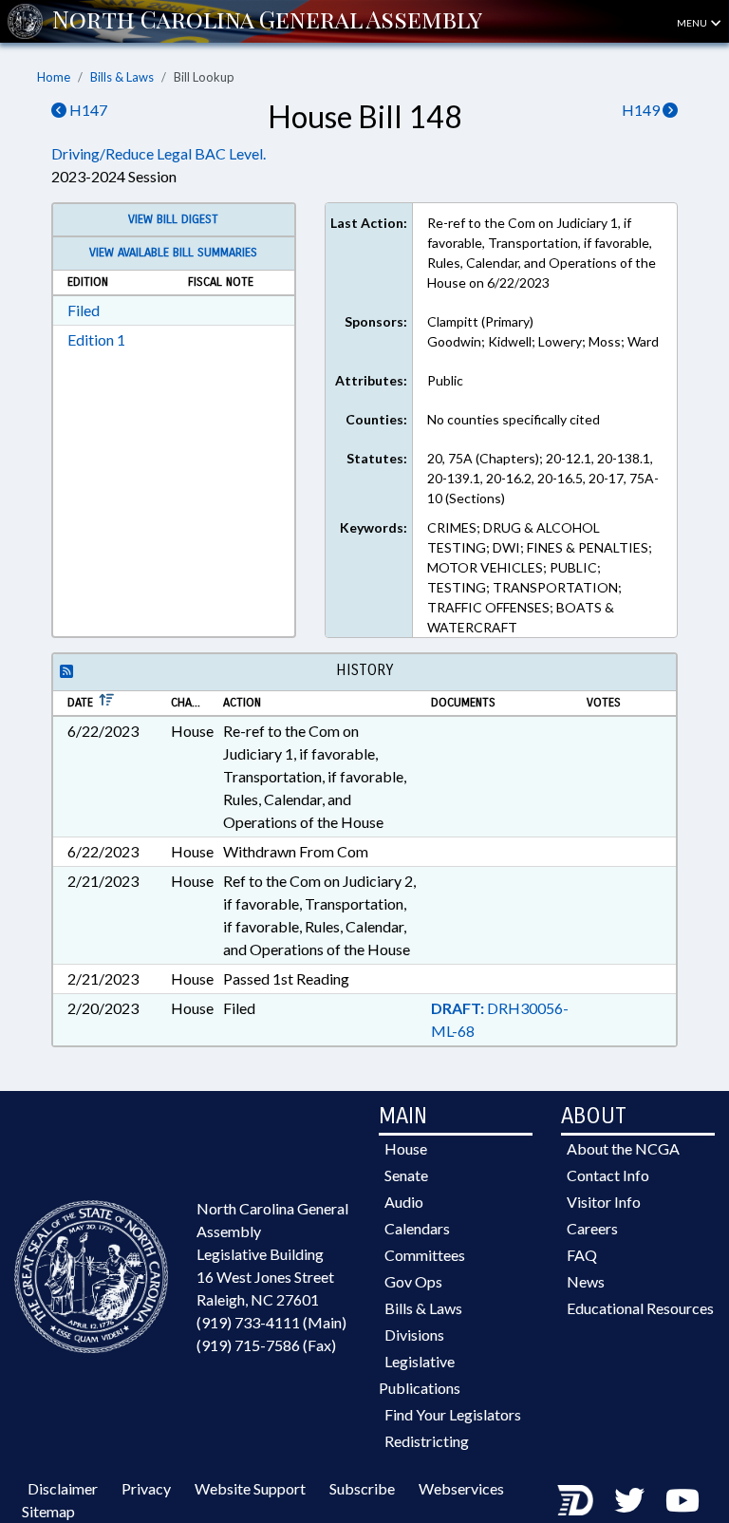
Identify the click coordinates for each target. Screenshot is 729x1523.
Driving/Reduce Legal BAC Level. (158, 153)
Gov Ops (413, 1281)
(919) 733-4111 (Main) (271, 1322)
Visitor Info (604, 1202)
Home (53, 77)
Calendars (417, 1228)
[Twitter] (629, 1499)
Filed (83, 310)
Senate (406, 1175)
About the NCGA (623, 1148)
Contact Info (608, 1175)
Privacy (146, 1488)
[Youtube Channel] (682, 1499)
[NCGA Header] (267, 21)
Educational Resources (640, 1308)
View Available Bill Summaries (173, 252)
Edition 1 (96, 339)
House (405, 1148)
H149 (642, 110)
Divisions (414, 1335)
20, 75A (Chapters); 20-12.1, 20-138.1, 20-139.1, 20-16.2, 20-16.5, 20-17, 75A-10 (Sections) (543, 478)
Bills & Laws (122, 77)
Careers (592, 1228)
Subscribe (362, 1488)
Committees (424, 1255)
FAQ (582, 1255)
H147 (86, 110)
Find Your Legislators (452, 1414)
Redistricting (426, 1441)
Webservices (461, 1488)
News (586, 1281)
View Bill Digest (173, 219)
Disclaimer (63, 1488)
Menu (693, 22)
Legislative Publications (419, 1374)
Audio (403, 1202)
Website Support (250, 1488)
